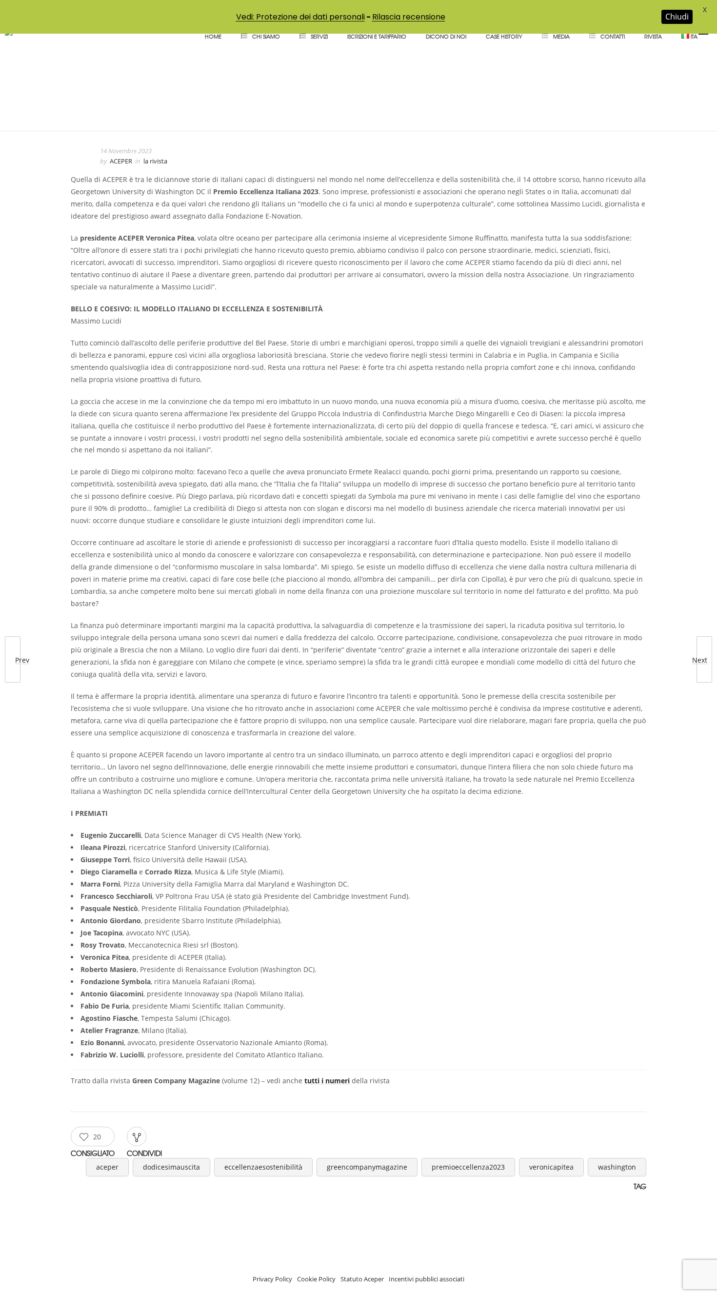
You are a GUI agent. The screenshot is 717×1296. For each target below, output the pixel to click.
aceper (107, 1167)
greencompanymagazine (367, 1167)
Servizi (319, 36)
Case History (504, 36)
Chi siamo (266, 36)
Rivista (653, 36)
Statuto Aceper (362, 1279)
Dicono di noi (446, 36)
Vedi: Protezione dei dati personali (300, 16)
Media (561, 36)
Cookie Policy (316, 1279)
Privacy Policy (272, 1279)
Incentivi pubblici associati (426, 1279)
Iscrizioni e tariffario (376, 36)
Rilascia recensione (408, 16)
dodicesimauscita (171, 1167)
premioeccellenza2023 (468, 1167)
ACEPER (121, 161)
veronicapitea (551, 1167)
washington (617, 1167)
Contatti (612, 36)
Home (213, 36)
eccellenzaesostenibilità (263, 1167)
